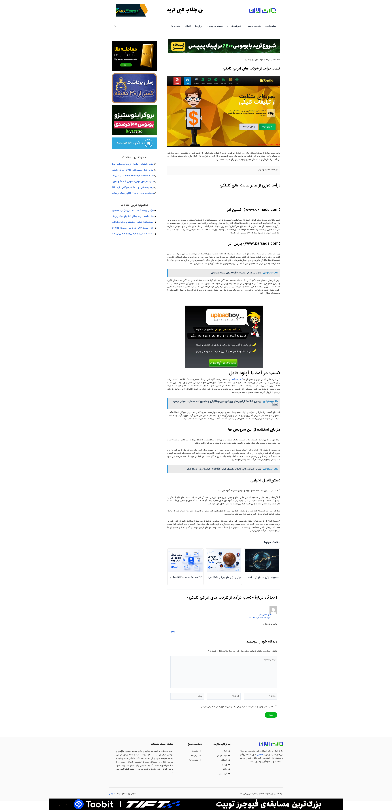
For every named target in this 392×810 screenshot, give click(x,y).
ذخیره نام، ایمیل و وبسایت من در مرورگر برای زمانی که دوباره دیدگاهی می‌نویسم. (237, 706)
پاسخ (172, 631)
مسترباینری (112, 793)
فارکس (260, 754)
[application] (246, 26)
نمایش (260, 169)
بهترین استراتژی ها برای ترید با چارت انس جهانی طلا (255, 577)
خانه (278, 59)
